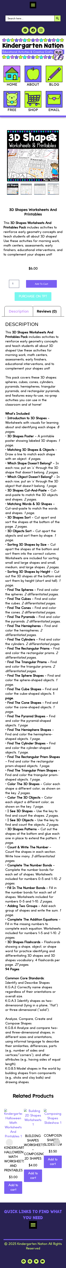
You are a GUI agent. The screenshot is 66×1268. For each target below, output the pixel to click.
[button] (33, 5)
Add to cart (41, 283)
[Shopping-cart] (36, 1261)
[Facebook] (33, 30)
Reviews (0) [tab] (47, 311)
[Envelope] (42, 1261)
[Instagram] (41, 30)
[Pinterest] (25, 30)
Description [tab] (19, 311)
